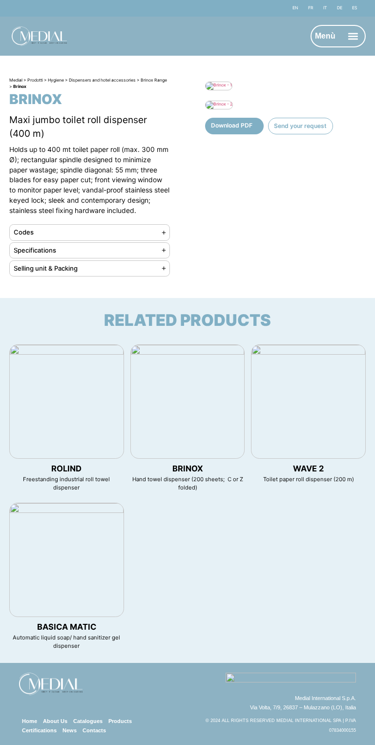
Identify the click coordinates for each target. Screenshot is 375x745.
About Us (55, 721)
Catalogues (88, 721)
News (69, 730)
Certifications (39, 730)
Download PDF (231, 125)
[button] (353, 36)
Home (29, 721)
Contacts (94, 730)
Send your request (300, 125)
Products (120, 721)
